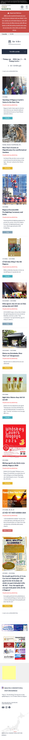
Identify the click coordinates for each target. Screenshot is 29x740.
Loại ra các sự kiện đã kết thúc (10, 71)
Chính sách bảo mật (6, 703)
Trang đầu (4, 34)
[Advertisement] (9, 672)
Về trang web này (6, 702)
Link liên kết (14, 702)
